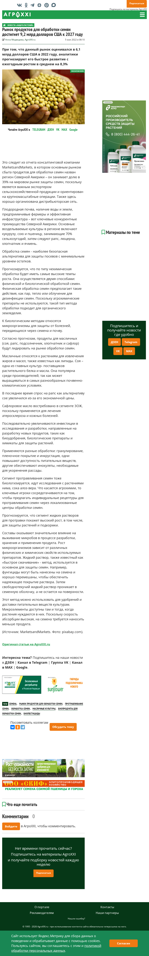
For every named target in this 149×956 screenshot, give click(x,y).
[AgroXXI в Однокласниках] (27, 5)
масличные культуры (44, 708)
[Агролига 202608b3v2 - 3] (21, 685)
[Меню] (142, 14)
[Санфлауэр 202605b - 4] (65, 685)
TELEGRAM (38, 129)
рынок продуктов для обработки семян (40, 703)
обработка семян (20, 708)
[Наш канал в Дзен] (40, 5)
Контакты (107, 907)
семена (13, 703)
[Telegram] (23, 727)
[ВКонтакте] (12, 727)
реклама (7, 677)
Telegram (130, 342)
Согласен (123, 943)
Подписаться (136, 3)
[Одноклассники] (17, 727)
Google (73, 129)
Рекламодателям (42, 913)
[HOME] (4, 25)
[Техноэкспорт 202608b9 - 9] (124, 136)
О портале (42, 907)
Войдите (11, 826)
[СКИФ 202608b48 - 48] (43, 785)
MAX (64, 129)
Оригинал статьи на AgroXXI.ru (26, 644)
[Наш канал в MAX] (54, 5)
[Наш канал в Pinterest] (47, 5)
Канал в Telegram (32, 662)
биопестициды (32, 713)
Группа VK (59, 662)
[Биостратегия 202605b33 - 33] (43, 768)
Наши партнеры (107, 913)
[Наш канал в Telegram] (33, 5)
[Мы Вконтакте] (20, 5)
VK (57, 129)
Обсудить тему (63, 727)
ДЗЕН (50, 129)
